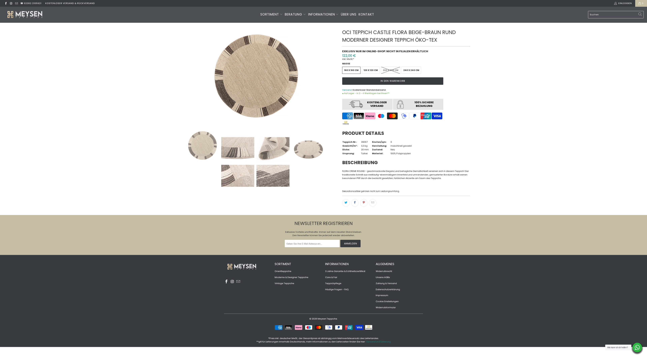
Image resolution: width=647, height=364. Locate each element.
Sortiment (270, 14)
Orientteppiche (283, 271)
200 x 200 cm (390, 70)
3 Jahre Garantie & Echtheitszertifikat (345, 271)
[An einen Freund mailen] (372, 203)
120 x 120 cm (371, 70)
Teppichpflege (333, 283)
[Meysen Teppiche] (24, 14)
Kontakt (366, 14)
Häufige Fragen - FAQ (337, 289)
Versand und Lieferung (378, 341)
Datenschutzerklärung (388, 289)
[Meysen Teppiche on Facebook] (5, 3)
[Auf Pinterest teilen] (363, 203)
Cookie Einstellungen (387, 301)
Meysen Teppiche (327, 318)
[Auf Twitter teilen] (346, 203)
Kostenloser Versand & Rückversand (70, 3)
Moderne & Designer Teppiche (291, 277)
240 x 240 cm (411, 70)
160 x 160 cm (351, 70)
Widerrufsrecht (384, 271)
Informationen (322, 14)
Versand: (347, 90)
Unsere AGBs (383, 277)
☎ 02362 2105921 (30, 3)
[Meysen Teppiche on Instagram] (10, 3)
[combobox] (616, 14)
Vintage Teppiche (284, 283)
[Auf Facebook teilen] (355, 203)
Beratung (294, 14)
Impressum (382, 295)
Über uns (348, 14)
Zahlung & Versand (386, 283)
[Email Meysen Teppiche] (16, 3)
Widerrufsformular (386, 307)
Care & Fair (331, 277)
